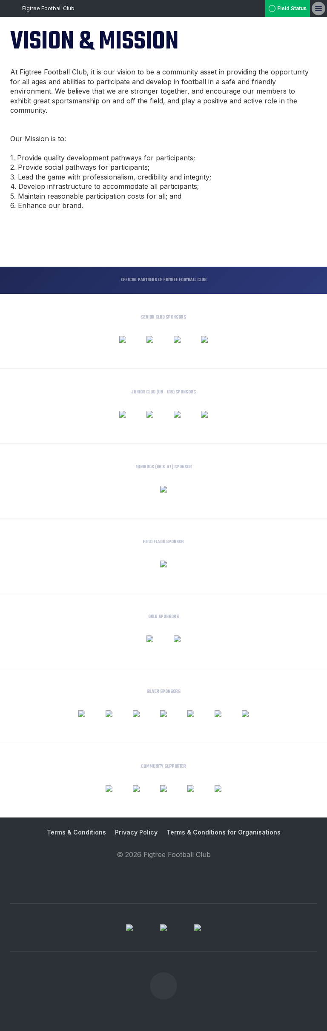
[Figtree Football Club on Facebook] (256, 8)
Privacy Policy (136, 832)
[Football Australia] (163, 927)
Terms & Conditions (76, 832)
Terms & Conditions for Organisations (223, 832)
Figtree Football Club (48, 8)
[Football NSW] (197, 927)
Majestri (163, 868)
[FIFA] (129, 927)
